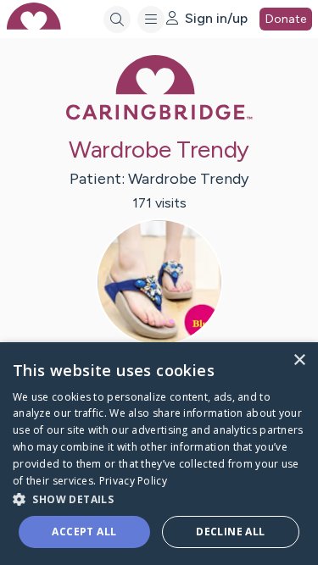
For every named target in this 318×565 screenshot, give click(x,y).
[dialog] (159, 453)
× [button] (299, 360)
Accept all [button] (84, 531)
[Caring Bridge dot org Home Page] (159, 116)
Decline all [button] (230, 531)
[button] (159, 498)
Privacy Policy (133, 481)
